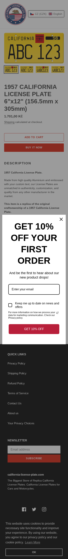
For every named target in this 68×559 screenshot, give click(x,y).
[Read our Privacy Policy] (57, 312)
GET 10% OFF (34, 329)
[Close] (61, 219)
